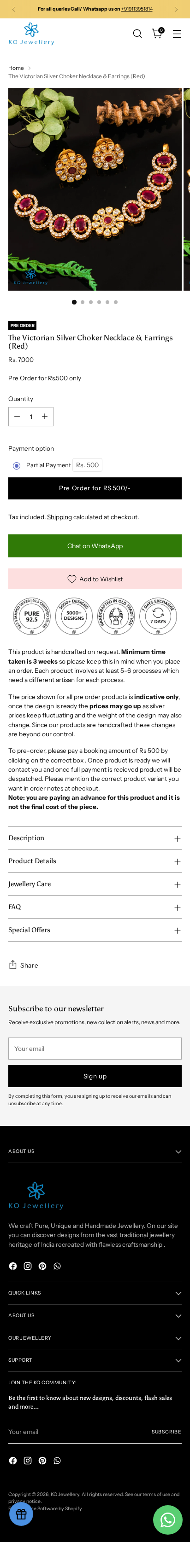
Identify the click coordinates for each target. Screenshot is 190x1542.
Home (16, 67)
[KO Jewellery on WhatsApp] (58, 1267)
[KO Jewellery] (31, 34)
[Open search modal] (137, 33)
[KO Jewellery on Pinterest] (43, 1267)
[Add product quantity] (44, 416)
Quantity (20, 398)
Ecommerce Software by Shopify (45, 1509)
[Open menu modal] (176, 33)
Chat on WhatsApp (95, 546)
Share (29, 965)
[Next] (176, 9)
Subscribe (167, 1432)
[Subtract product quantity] (17, 416)
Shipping (59, 517)
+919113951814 (137, 9)
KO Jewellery (65, 1494)
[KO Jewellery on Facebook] (13, 1267)
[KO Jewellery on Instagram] (28, 1267)
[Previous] (14, 9)
